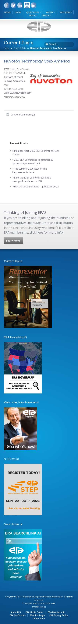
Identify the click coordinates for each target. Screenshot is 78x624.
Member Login (37, 615)
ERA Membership (56, 612)
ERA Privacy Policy (58, 615)
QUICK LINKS (32, 12)
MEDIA (32, 15)
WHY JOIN (65, 12)
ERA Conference (18, 615)
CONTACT (46, 15)
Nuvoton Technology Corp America (37, 61)
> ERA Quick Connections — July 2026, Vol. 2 (35, 186)
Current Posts (20, 48)
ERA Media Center (34, 612)
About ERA (16, 612)
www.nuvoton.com (20, 92)
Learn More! (13, 240)
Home (6, 48)
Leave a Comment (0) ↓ (24, 114)
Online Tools (39, 618)
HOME (7, 12)
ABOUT (49, 12)
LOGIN (18, 12)
